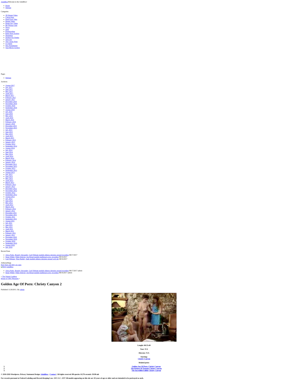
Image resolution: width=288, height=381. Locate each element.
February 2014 (10, 160)
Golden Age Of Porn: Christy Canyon (146, 366)
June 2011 (9, 225)
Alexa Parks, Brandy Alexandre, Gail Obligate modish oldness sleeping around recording (37, 255)
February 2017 (10, 98)
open (7, 29)
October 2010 (10, 241)
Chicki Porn (9, 17)
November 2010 (11, 239)
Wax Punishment (11, 46)
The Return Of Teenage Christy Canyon (146, 368)
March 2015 (9, 138)
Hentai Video (10, 21)
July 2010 (8, 247)
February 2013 (10, 185)
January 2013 (10, 187)
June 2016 (9, 114)
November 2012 (11, 191)
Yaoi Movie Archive (12, 48)
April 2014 (9, 156)
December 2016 (11, 102)
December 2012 (11, 189)
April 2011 (9, 229)
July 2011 (8, 223)
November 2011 (11, 215)
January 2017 (10, 100)
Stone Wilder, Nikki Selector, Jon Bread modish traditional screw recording (32, 257)
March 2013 (9, 183)
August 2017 (10, 85)
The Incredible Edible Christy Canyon (146, 370)
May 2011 (9, 227)
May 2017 (9, 91)
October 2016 (10, 106)
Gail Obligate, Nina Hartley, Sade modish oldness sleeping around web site (32, 259)
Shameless (9, 36)
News (7, 27)
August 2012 (10, 197)
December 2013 (11, 164)
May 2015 (9, 134)
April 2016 (9, 118)
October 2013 (10, 168)
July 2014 (8, 150)
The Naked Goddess (9, 276)
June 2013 (9, 176)
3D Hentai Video (11, 15)
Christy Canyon (144, 359)
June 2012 (9, 201)
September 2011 (11, 219)
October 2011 (10, 217)
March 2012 (9, 207)
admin (22, 290)
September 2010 (11, 243)
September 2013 (11, 170)
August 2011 (10, 221)
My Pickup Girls (11, 25)
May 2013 (9, 178)
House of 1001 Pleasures (10, 279)
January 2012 (10, 211)
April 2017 (9, 94)
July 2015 (8, 130)
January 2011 (10, 235)
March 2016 (9, 120)
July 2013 (8, 174)
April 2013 (9, 181)
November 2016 (11, 104)
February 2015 (10, 140)
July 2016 (8, 112)
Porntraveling (10, 31)
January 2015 (10, 142)
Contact (53, 374)
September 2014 (11, 146)
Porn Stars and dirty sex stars (11, 265)
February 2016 (10, 122)
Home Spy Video (11, 23)
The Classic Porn (11, 42)
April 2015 (9, 136)
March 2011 (9, 231)
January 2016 (10, 124)
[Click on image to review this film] (144, 341)
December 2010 (11, 237)
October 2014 (10, 144)
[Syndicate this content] (3, 267)
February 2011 (10, 233)
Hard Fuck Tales (11, 19)
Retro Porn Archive (12, 34)
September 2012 (11, 195)
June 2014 (9, 152)
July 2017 (8, 87)
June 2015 (9, 132)
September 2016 (11, 108)
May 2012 (9, 203)
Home (7, 6)
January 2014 (10, 162)
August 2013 (10, 172)
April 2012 (9, 205)
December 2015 (11, 126)
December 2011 (11, 213)
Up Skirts (8, 44)
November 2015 (11, 128)
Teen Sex (8, 40)
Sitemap (8, 8)
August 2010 (10, 245)
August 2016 (10, 110)
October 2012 (10, 193)
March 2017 (9, 96)
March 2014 (9, 158)
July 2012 (8, 199)
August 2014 (10, 148)
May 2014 (9, 154)
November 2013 (11, 166)
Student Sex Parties (12, 38)
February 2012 (10, 209)
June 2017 (9, 89)
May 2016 (9, 116)
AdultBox (4, 2)
